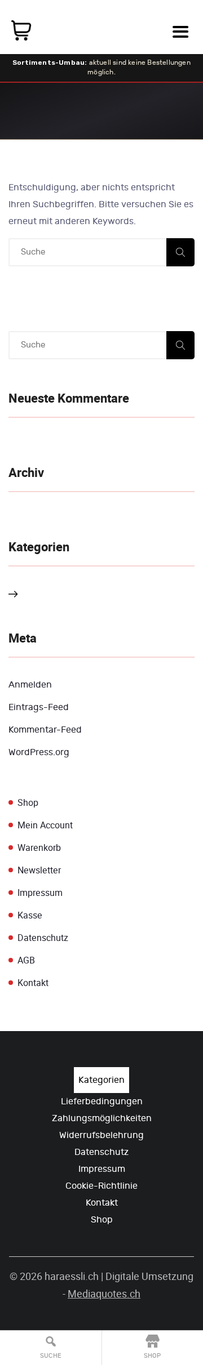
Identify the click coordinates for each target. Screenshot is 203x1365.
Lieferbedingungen (102, 1101)
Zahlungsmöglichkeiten (102, 1118)
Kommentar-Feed (45, 730)
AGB (26, 960)
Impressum (40, 892)
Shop (27, 802)
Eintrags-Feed (38, 707)
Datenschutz (42, 937)
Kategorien (101, 1080)
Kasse (29, 915)
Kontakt (32, 982)
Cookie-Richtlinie (101, 1186)
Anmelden (30, 685)
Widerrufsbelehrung (101, 1135)
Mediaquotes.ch (104, 1294)
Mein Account (45, 825)
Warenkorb (39, 847)
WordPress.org (38, 752)
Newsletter (39, 870)
